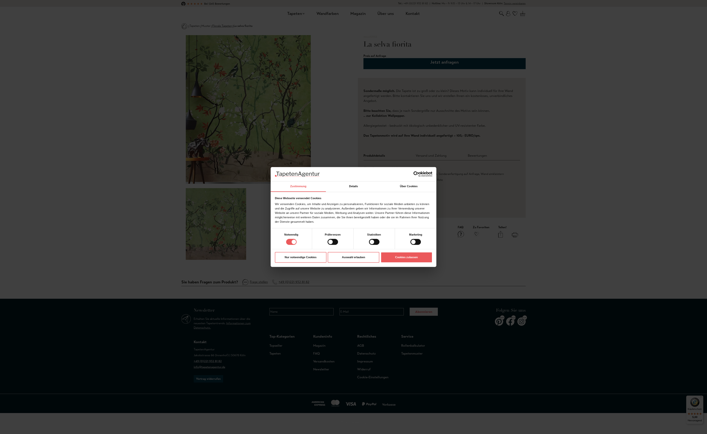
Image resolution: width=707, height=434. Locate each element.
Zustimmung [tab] (298, 186)
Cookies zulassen (406, 257)
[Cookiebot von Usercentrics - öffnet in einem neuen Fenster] (416, 174)
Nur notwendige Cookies (300, 257)
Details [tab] (353, 186)
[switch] (333, 242)
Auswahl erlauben (353, 257)
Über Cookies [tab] (409, 186)
